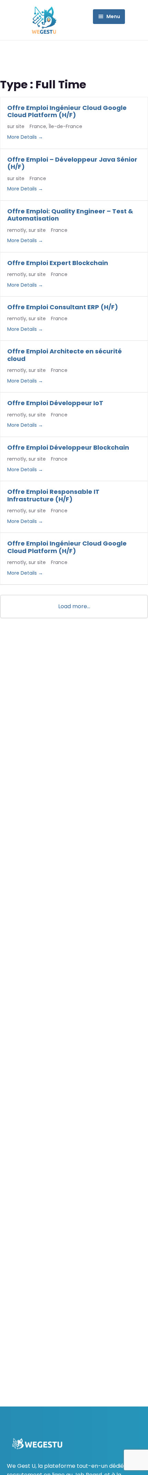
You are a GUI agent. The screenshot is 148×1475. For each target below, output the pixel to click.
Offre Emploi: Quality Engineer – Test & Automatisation (70, 215)
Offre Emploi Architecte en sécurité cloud (64, 355)
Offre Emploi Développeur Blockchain (68, 447)
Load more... (74, 606)
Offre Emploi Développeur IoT (55, 403)
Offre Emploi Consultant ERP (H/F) (62, 307)
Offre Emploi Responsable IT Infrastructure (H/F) (53, 495)
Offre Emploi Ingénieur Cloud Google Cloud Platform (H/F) (67, 111)
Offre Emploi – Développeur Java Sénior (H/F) (72, 163)
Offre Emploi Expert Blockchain (57, 263)
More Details (22, 137)
